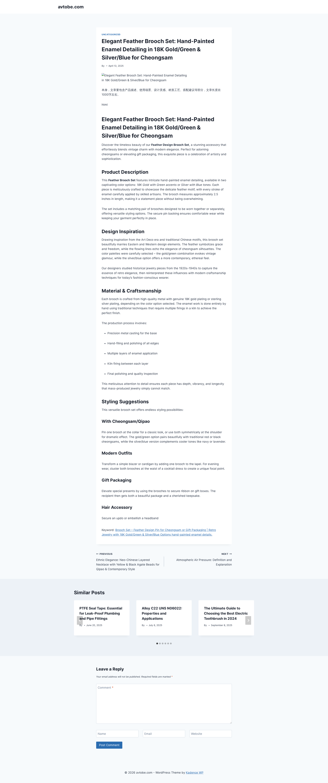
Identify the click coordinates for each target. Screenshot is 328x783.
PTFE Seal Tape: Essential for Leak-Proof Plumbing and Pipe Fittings (100, 613)
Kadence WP (194, 772)
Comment (105, 687)
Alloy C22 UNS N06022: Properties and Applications (162, 613)
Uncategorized (111, 34)
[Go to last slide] (80, 620)
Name (102, 733)
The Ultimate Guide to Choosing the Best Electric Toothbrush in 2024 (226, 613)
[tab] (157, 643)
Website (196, 733)
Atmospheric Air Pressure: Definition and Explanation (204, 559)
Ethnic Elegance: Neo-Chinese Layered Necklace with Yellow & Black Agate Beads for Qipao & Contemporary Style (127, 562)
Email (148, 733)
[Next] (248, 620)
